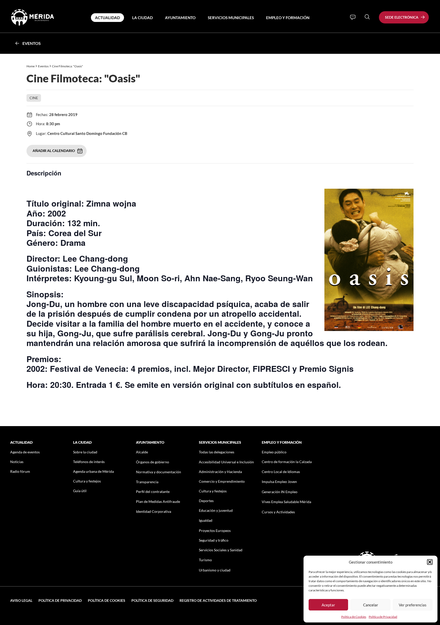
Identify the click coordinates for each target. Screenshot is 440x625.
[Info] (352, 17)
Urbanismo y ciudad (214, 570)
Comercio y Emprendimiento (222, 481)
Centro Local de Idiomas (281, 471)
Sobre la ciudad (85, 452)
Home (30, 66)
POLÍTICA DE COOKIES (106, 600)
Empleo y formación (287, 17)
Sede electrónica (401, 17)
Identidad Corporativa (153, 511)
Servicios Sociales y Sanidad (220, 550)
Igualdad (205, 520)
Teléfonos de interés (89, 462)
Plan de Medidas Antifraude (158, 501)
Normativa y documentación (158, 472)
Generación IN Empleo (279, 492)
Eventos (31, 43)
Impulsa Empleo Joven (279, 481)
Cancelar (370, 605)
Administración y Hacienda (220, 471)
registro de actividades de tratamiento (218, 600)
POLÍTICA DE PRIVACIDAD (60, 600)
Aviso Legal (21, 600)
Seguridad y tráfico (213, 540)
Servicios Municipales (231, 17)
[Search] (367, 17)
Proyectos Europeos (215, 530)
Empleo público (274, 452)
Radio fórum (20, 471)
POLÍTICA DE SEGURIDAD (152, 600)
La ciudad (142, 17)
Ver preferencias (413, 605)
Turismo (205, 560)
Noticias (16, 462)
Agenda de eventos (25, 452)
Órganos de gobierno (152, 462)
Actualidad (107, 17)
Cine (34, 98)
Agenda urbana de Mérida (93, 471)
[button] (429, 562)
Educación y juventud (216, 510)
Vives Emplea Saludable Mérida (286, 502)
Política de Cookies (353, 617)
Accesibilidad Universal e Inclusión (226, 462)
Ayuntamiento (180, 17)
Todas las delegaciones (216, 452)
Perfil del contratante (153, 491)
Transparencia (147, 482)
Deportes (206, 501)
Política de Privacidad (383, 617)
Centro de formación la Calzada (287, 462)
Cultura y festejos (87, 481)
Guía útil (80, 491)
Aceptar (328, 605)
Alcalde (142, 452)
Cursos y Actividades (278, 512)
